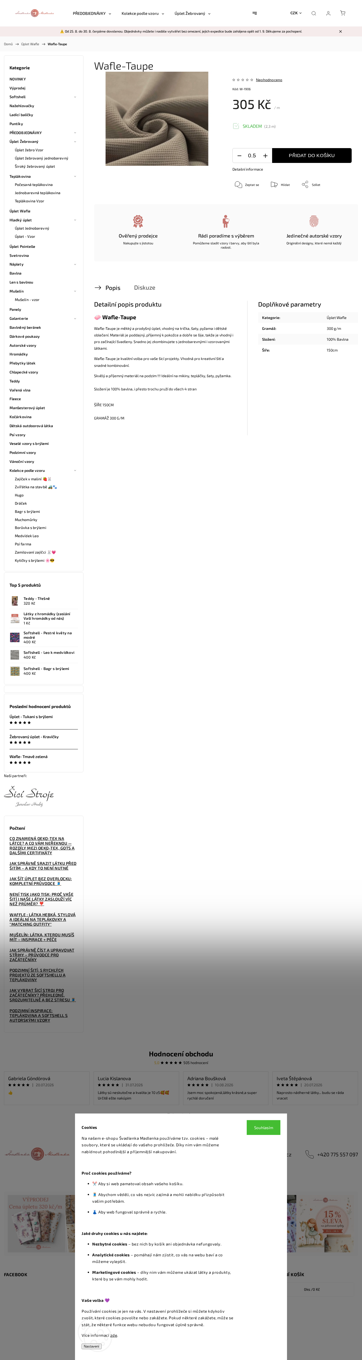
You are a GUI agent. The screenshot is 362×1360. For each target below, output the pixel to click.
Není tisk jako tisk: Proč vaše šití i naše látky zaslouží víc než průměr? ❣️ (41, 899)
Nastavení (91, 1346)
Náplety (17, 264)
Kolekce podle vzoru (27, 470)
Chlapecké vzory (24, 372)
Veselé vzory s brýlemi (29, 443)
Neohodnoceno (269, 80)
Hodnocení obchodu (181, 1053)
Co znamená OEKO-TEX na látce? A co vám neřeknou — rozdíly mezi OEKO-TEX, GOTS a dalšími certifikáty (42, 845)
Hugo (19, 495)
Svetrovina (19, 255)
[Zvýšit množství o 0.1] (265, 156)
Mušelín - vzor (27, 299)
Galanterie (19, 318)
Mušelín (17, 291)
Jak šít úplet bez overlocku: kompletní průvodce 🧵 (41, 881)
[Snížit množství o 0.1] (239, 156)
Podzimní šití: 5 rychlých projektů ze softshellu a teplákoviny (37, 975)
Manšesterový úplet (27, 407)
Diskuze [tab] (144, 287)
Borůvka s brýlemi (30, 527)
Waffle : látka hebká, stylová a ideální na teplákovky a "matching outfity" (43, 919)
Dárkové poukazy (25, 336)
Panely (15, 309)
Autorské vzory (23, 345)
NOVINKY (18, 79)
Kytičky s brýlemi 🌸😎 (34, 560)
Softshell (17, 96)
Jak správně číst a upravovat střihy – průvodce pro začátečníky (42, 955)
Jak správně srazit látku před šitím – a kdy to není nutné (43, 865)
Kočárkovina (21, 416)
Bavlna (16, 273)
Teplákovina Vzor (30, 201)
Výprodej (17, 88)
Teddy (15, 381)
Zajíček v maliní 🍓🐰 (33, 479)
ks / (312, 1289)
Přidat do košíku (312, 155)
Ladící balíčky (21, 114)
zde (113, 1335)
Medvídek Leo (27, 535)
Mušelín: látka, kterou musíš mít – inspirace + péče (42, 937)
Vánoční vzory (22, 461)
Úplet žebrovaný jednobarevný (41, 158)
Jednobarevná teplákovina (37, 192)
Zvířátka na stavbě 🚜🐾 (36, 487)
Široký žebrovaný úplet (35, 166)
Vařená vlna (20, 390)
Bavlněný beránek (25, 327)
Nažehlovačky (22, 105)
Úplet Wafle (20, 211)
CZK (294, 13)
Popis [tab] (112, 287)
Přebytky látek (23, 363)
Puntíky (16, 123)
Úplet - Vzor (25, 236)
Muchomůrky (26, 519)
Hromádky (19, 354)
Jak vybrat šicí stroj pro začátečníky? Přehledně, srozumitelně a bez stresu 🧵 (43, 995)
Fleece (15, 398)
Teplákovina (20, 176)
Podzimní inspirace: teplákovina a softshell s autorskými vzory (39, 1015)
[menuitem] (92, 13)
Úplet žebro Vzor (29, 150)
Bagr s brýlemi (27, 511)
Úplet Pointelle (23, 246)
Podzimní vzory (23, 452)
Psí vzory (17, 434)
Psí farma (23, 544)
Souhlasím (263, 1127)
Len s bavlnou (21, 282)
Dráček (21, 503)
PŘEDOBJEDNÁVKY (26, 132)
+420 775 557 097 (337, 1154)
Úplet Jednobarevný (32, 228)
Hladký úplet (21, 220)
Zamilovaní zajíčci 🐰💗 (35, 552)
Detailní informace (247, 169)
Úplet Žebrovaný (24, 141)
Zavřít (340, 202)
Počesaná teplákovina (34, 184)
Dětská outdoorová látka (31, 425)
